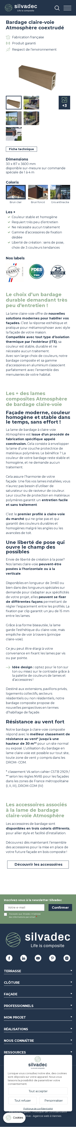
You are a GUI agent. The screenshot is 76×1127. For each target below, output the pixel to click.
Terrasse (12, 971)
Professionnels (19, 1006)
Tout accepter (38, 1091)
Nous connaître (19, 1041)
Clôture (12, 983)
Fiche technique (21, 149)
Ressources (15, 1052)
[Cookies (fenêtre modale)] (14, 1118)
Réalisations (16, 1029)
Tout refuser (22, 1100)
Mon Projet (15, 1017)
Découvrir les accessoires (38, 864)
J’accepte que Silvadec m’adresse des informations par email (25, 915)
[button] (66, 75)
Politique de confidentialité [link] (38, 1108)
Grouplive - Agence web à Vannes (40, 1115)
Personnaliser (53, 1100)
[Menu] (67, 8)
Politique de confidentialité (50, 1111)
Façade (10, 994)
